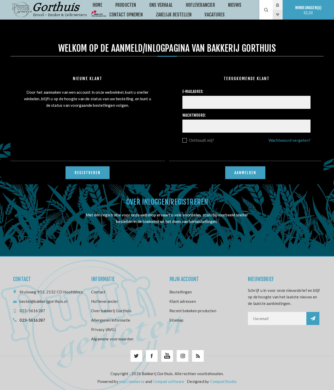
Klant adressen (182, 301)
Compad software (168, 381)
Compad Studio (223, 381)
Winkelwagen (307, 10)
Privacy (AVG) (103, 329)
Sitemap (176, 320)
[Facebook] (152, 356)
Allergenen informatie (110, 320)
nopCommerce (132, 381)
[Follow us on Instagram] (182, 356)
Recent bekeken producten (192, 310)
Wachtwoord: (194, 115)
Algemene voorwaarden (112, 338)
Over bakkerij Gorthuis (111, 310)
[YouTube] (167, 356)
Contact (98, 291)
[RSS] (198, 356)
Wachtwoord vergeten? (290, 140)
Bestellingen (180, 291)
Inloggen (282, 5)
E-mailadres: (192, 91)
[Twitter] (136, 356)
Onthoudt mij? (201, 140)
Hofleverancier (104, 301)
